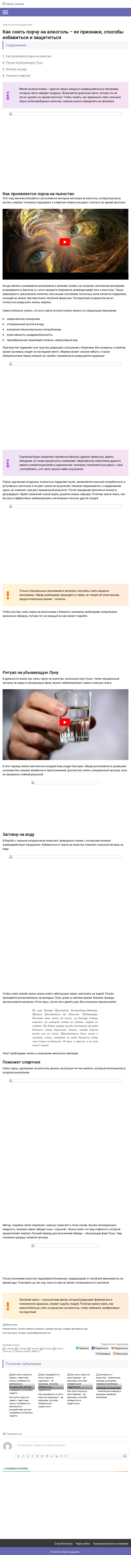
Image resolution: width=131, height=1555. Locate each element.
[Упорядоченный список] (37, 1456)
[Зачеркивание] (32, 1456)
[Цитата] (47, 1456)
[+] (66, 1456)
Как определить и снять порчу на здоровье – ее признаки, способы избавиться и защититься (50, 1400)
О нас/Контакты (64, 1543)
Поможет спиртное (16, 75)
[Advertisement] (65, 646)
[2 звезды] (21, 1348)
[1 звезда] (9, 1348)
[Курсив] (23, 1456)
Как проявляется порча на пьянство (27, 56)
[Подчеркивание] (27, 1456)
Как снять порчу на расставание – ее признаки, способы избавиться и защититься (77, 1397)
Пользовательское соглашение (110, 1543)
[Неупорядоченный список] (42, 1456)
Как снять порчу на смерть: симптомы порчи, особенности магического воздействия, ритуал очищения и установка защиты (21, 1406)
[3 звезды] (33, 1348)
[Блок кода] (51, 1456)
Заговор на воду (15, 69)
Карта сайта (83, 1543)
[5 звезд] (58, 1348)
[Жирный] (18, 1456)
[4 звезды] (46, 1348)
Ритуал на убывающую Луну (23, 62)
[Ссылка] (56, 1456)
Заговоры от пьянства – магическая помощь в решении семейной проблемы (108, 1393)
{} (61, 1456)
